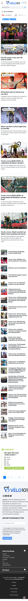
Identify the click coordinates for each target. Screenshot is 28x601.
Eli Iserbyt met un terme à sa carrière (12, 93)
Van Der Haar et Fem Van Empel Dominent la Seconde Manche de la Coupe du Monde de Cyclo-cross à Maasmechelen (17, 379)
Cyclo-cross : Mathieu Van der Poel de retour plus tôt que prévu (17, 323)
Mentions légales (14, 595)
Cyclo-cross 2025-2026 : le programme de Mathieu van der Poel (13, 197)
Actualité (13, 19)
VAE (8, 463)
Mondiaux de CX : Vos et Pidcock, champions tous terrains (16, 427)
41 (19, 477)
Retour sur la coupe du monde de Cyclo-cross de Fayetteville (16, 404)
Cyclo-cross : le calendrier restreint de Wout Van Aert (17, 354)
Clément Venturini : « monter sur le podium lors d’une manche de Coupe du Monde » (17, 292)
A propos (14, 582)
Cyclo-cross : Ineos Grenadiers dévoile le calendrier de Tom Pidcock (17, 338)
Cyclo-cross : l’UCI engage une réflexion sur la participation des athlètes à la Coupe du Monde (17, 347)
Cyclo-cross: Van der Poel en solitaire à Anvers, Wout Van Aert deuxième (17, 396)
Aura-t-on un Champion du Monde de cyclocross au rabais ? (17, 435)
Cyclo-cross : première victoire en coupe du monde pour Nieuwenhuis (17, 331)
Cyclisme (4, 553)
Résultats (19, 468)
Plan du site (14, 591)
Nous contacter (14, 588)
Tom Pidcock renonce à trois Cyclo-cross (17, 307)
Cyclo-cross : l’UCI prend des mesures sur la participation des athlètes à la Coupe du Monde (17, 300)
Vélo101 (4, 499)
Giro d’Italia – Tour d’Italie (8, 557)
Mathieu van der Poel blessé (17, 268)
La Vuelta (4, 559)
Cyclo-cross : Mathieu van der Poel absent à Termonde (17, 260)
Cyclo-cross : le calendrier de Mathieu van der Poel (16, 362)
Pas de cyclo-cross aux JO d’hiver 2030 (11, 58)
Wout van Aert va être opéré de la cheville (13, 127)
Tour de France (6, 555)
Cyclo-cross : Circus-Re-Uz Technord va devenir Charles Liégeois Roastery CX (17, 315)
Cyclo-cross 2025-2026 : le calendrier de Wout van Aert (12, 162)
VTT (8, 461)
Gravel (8, 459)
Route (8, 457)
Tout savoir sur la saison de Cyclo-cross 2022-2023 (17, 411)
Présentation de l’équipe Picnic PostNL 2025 (16, 252)
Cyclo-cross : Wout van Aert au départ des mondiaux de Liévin (13, 233)
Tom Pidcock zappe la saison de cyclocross (17, 275)
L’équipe (14, 585)
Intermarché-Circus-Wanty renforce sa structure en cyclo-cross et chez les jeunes (17, 388)
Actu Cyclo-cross (9, 46)
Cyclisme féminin (6, 565)
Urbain (8, 465)
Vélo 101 (6, 19)
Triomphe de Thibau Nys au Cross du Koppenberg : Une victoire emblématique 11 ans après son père (17, 370)
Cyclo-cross (5, 563)
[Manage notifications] (24, 597)
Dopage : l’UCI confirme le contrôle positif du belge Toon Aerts (16, 419)
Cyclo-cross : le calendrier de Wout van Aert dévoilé (16, 283)
